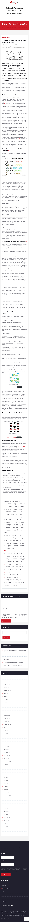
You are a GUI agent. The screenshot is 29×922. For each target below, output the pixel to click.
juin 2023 (6, 696)
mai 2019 (6, 829)
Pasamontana (6, 44)
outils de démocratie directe (7, 47)
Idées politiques (15, 44)
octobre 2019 (6, 820)
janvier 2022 (6, 749)
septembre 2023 (7, 690)
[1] (4, 103)
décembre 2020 (7, 789)
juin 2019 (6, 826)
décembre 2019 (7, 814)
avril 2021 (6, 777)
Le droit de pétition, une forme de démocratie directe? (15, 655)
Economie (4, 885)
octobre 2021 (6, 758)
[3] (19, 138)
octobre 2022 (6, 721)
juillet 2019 (6, 823)
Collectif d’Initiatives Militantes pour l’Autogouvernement (14, 10)
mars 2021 (6, 780)
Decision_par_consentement (11, 387)
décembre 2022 (7, 715)
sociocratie (23, 47)
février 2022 (6, 746)
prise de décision (17, 47)
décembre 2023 (7, 681)
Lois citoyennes (5, 895)
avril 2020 (6, 802)
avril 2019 (6, 833)
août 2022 (6, 727)
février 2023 (6, 709)
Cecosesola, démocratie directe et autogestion (13, 662)
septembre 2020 (7, 795)
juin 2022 (6, 733)
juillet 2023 (6, 693)
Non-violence (21, 44)
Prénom (4, 601)
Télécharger (20, 387)
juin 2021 (6, 771)
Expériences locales (6, 888)
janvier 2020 (6, 811)
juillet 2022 (6, 730)
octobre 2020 (6, 792)
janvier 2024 (6, 678)
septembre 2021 (7, 761)
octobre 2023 (6, 687)
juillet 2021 (6, 767)
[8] (17, 456)
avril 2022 (6, 740)
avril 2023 (6, 702)
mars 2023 (6, 705)
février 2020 (6, 808)
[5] (5, 554)
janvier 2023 (6, 712)
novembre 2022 (7, 718)
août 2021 (6, 764)
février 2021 (6, 783)
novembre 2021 (7, 755)
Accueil (3, 27)
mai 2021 (6, 774)
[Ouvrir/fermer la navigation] (14, 17)
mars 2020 (6, 805)
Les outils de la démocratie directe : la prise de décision (16, 27)
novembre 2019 (7, 817)
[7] (22, 395)
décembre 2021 (7, 752)
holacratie (16, 46)
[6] (7, 318)
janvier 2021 (6, 786)
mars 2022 (6, 743)
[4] (5, 550)
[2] (25, 103)
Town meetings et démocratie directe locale (13, 665)
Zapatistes (4, 901)
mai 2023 (6, 699)
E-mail (4, 608)
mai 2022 (6, 736)
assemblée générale (10, 46)
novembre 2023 (7, 684)
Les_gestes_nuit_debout (11, 437)
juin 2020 (6, 798)
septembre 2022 (7, 724)
